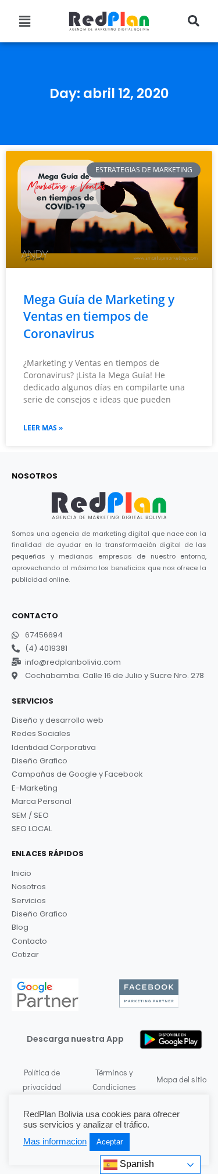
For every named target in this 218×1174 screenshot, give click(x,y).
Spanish (135, 1164)
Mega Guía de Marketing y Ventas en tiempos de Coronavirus (98, 316)
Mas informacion (55, 1141)
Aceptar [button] (110, 1141)
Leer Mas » (43, 428)
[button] (24, 21)
